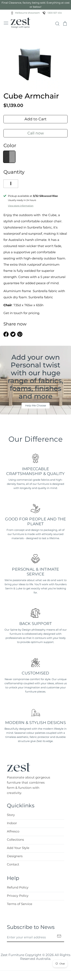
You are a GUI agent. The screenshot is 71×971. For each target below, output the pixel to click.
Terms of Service (19, 904)
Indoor (12, 823)
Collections (15, 840)
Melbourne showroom (27, 12)
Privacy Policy (17, 896)
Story (11, 815)
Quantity (13, 172)
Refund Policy (17, 887)
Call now (35, 133)
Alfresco (13, 831)
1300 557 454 (55, 12)
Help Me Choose (35, 405)
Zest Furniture (12, 955)
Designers (15, 856)
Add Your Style (18, 848)
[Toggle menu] (6, 22)
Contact (13, 864)
